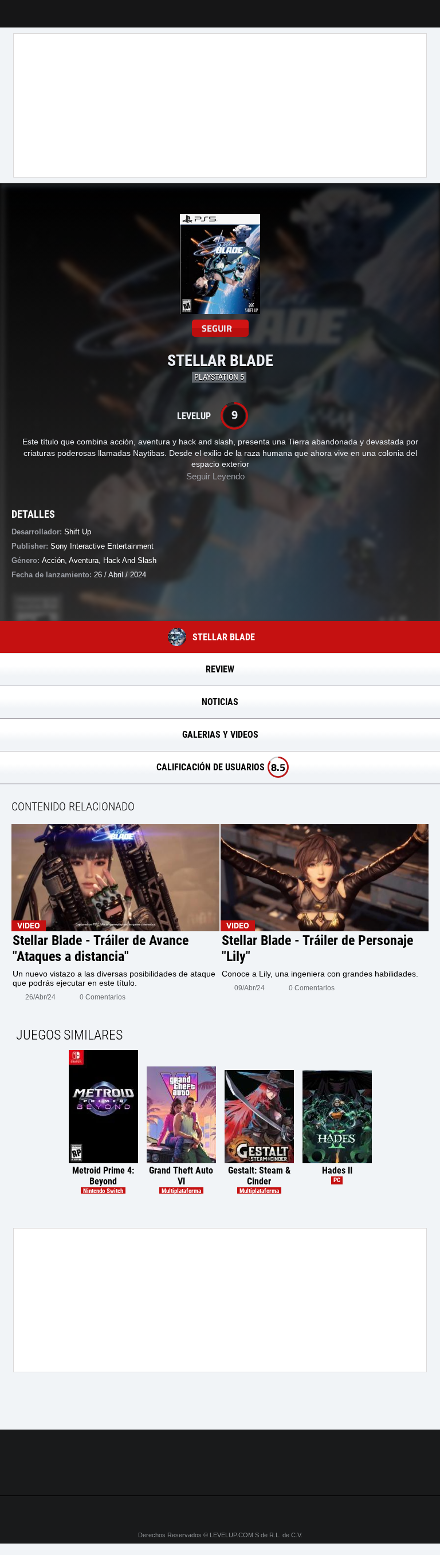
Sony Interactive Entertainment (102, 546)
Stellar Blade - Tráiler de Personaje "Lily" (317, 948)
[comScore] (220, 1474)
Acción (53, 560)
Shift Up (77, 531)
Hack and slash (129, 560)
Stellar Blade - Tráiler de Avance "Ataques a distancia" (100, 948)
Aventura (84, 560)
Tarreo (16, 8)
